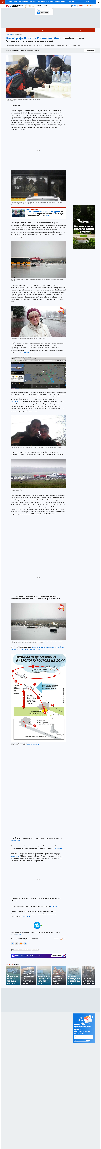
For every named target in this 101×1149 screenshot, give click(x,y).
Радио (74, 6)
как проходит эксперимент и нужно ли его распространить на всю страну (45, 213)
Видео (15, 2)
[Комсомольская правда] (14, 5)
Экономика (50, 2)
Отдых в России (83, 30)
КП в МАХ (75, 30)
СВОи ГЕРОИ (17, 30)
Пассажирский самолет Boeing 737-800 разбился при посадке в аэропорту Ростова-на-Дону (37, 648)
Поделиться (90, 50)
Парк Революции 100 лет (33, 30)
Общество (41, 2)
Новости (23, 30)
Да (38, 12)
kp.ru (63, 939)
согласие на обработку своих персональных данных (82, 1040)
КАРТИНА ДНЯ (35, 949)
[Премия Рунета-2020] (28, 6)
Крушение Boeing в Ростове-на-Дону (22, 949)
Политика (33, 2)
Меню (2, 2)
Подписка (90, 6)
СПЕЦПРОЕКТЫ (43, 30)
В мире (57, 2)
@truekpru (19, 934)
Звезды (63, 2)
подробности (15, 401)
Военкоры (59, 30)
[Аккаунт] (98, 2)
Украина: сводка (67, 30)
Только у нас (51, 30)
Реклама (81, 6)
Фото (10, 2)
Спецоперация (23, 2)
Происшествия (9, 34)
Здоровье (71, 2)
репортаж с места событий (28, 352)
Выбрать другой (44, 12)
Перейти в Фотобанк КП (32, 744)
